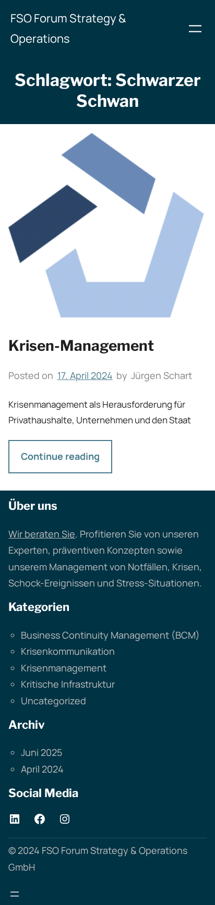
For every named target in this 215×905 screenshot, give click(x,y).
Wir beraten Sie (41, 534)
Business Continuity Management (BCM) (110, 635)
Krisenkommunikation (68, 651)
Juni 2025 (41, 752)
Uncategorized (53, 700)
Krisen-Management (81, 345)
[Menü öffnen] (195, 28)
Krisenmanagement (63, 668)
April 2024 (42, 769)
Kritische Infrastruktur (68, 684)
